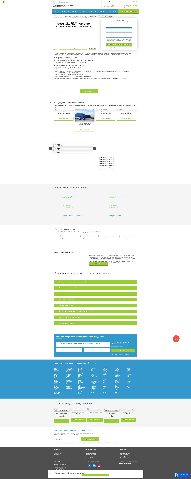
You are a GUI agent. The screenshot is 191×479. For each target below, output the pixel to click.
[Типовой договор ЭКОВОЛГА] (106, 236)
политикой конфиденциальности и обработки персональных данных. (119, 40)
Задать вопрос (113, 1)
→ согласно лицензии (101, 54)
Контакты (112, 11)
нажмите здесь (85, 473)
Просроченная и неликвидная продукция (128, 452)
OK (95, 475)
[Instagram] (99, 467)
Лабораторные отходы (124, 457)
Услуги (56, 11)
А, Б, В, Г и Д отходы (89, 457)
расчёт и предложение (119, 44)
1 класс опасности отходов (90, 452)
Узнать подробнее (63, 118)
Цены (74, 11)
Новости (103, 11)
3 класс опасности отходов (90, 454)
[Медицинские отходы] (95, 409)
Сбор (55, 452)
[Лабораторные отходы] (128, 409)
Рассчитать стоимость (128, 11)
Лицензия (93, 11)
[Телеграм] (94, 467)
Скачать (63, 238)
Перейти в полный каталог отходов (119, 91)
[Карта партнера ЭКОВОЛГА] (127, 236)
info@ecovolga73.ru (108, 6)
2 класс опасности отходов (90, 453)
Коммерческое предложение (107, 7)
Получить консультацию (90, 439)
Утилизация (56, 456)
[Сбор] (63, 110)
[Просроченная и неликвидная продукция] (61, 409)
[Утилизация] (126, 110)
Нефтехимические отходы (125, 453)
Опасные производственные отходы (127, 456)
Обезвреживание (57, 454)
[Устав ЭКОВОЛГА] (85, 236)
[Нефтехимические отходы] (78, 409)
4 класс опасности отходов (90, 456)
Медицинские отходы (124, 454)
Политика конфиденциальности (124, 463)
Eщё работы (98, 263)
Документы (104, 1)
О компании (83, 11)
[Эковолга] (56, 4)
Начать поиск (88, 91)
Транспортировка (57, 453)
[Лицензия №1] (64, 236)
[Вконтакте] (89, 467)
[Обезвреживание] (105, 110)
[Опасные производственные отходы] (111, 409)
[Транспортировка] (84, 115)
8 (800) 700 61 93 (130, 6)
